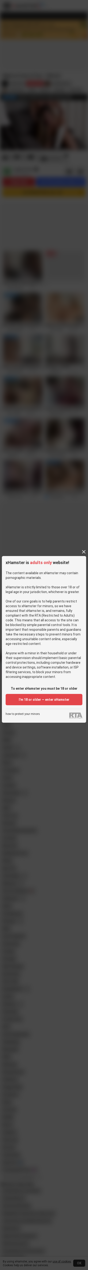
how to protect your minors (23, 714)
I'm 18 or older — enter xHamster (44, 699)
